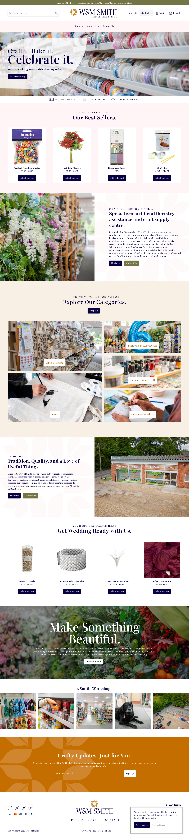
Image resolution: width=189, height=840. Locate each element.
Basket (176, 13)
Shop (77, 26)
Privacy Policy (89, 830)
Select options (27, 178)
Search (56, 13)
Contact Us (146, 13)
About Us (132, 13)
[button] (82, 26)
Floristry (115, 263)
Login (162, 13)
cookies (145, 812)
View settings (158, 825)
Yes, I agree (142, 825)
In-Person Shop (17, 76)
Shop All (93, 310)
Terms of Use (104, 830)
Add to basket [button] (117, 178)
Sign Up (130, 773)
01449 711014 (126, 3)
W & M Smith (93, 13)
